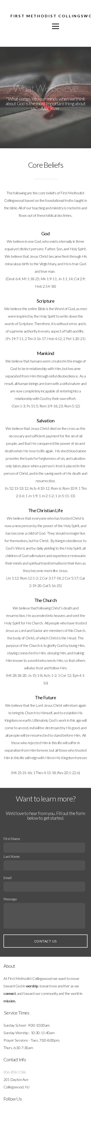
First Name (12, 839)
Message (10, 899)
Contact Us (45, 941)
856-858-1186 (15, 1072)
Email (7, 878)
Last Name (12, 857)
